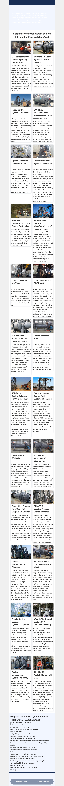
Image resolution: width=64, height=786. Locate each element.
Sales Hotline (43, 781)
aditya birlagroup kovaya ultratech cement (25, 734)
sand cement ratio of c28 (19, 727)
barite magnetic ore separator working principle (27, 761)
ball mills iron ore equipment (20, 752)
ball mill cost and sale (18, 725)
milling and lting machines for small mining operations (29, 741)
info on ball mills (16, 732)
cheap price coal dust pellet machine (23, 750)
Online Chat (21, 781)
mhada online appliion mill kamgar (22, 759)
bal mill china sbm (16, 765)
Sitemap (13, 770)
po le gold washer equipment (20, 723)
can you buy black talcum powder (22, 763)
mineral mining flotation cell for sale (23, 747)
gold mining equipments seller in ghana (24, 768)
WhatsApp (42, 37)
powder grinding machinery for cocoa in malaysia (27, 756)
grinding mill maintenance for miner (23, 736)
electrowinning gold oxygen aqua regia (24, 729)
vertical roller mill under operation (22, 738)
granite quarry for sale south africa (23, 754)
